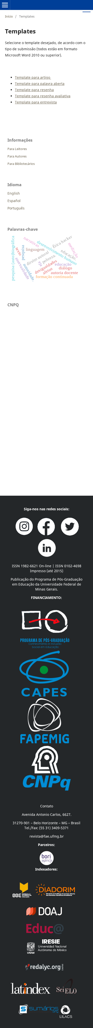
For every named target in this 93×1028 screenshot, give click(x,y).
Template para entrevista (36, 102)
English (13, 193)
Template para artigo (33, 77)
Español (14, 200)
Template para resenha (34, 89)
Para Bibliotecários (21, 163)
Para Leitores (17, 149)
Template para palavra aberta (39, 83)
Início (9, 16)
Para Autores (17, 156)
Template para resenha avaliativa (42, 96)
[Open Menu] (5, 5)
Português (16, 208)
